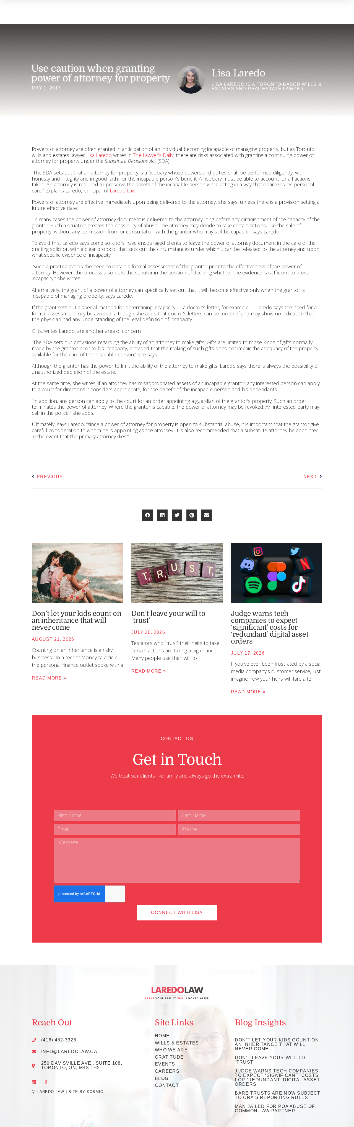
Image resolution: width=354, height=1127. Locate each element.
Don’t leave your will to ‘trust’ (168, 616)
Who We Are (171, 1050)
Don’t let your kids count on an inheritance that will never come (76, 620)
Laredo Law (123, 190)
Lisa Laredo (99, 155)
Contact (167, 1085)
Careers (167, 1071)
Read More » (49, 678)
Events (165, 1064)
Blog (161, 1078)
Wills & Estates (177, 1043)
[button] (147, 515)
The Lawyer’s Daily (153, 155)
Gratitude (169, 1057)
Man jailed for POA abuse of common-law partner (275, 1108)
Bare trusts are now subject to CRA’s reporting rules (277, 1095)
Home (162, 1035)
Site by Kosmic (86, 1092)
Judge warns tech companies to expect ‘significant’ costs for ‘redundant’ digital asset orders (270, 627)
